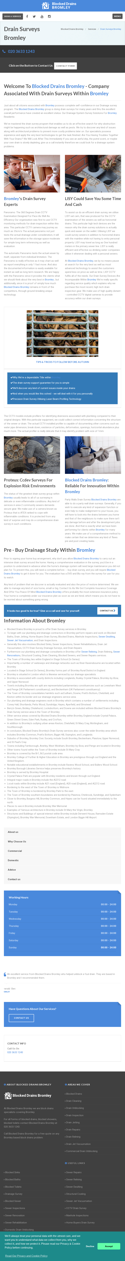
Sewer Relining (89, 651)
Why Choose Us (17, 841)
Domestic (13, 860)
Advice (12, 869)
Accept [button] (109, 1246)
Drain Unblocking (75, 1108)
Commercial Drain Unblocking (81, 1151)
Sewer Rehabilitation (16, 1222)
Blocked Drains (74, 1093)
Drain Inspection (74, 1115)
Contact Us (106, 610)
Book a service (12, 16)
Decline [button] (90, 1246)
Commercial (15, 851)
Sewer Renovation (15, 1215)
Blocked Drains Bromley (32, 1095)
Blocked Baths (13, 1179)
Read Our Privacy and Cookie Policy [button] (26, 1256)
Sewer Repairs (74, 1172)
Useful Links (76, 1163)
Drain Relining (73, 1136)
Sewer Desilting (107, 636)
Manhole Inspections (77, 1215)
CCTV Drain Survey (76, 1208)
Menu (117, 16)
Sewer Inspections (15, 1208)
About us (13, 832)
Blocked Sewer (13, 1201)
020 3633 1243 (21, 51)
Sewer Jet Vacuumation (20, 640)
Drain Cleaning (73, 1100)
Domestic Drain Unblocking (19, 1229)
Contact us (14, 879)
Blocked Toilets (13, 1186)
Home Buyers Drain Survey (80, 1222)
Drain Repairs (73, 1129)
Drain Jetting (73, 1122)
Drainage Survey (13, 1193)
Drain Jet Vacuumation (78, 1144)
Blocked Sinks (12, 1172)
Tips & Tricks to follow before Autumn (62, 361)
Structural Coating (76, 1193)
